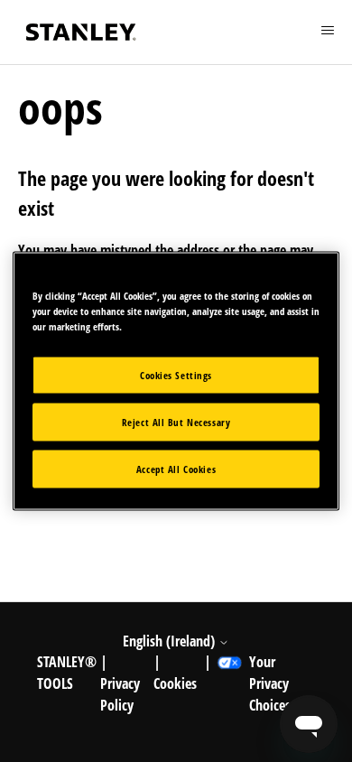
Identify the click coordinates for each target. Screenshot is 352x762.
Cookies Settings (176, 375)
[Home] (81, 32)
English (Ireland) (170, 641)
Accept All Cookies (176, 469)
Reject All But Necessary (176, 422)
